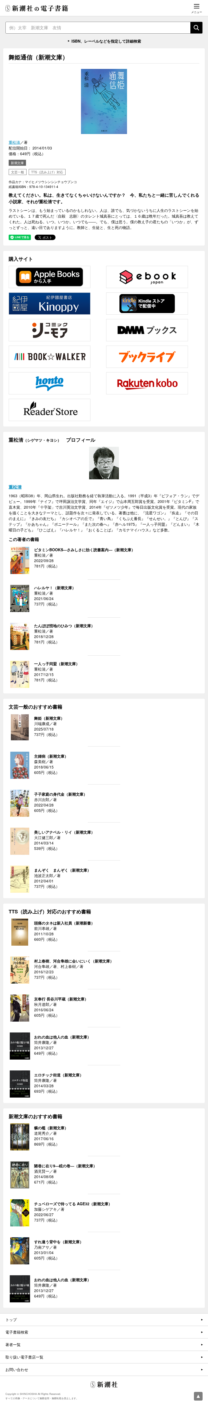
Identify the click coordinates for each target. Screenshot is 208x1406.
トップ (11, 1319)
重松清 (14, 142)
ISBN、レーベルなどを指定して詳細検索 (106, 41)
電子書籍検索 (16, 1332)
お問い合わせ (16, 1369)
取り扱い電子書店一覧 (24, 1357)
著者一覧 (13, 1344)
